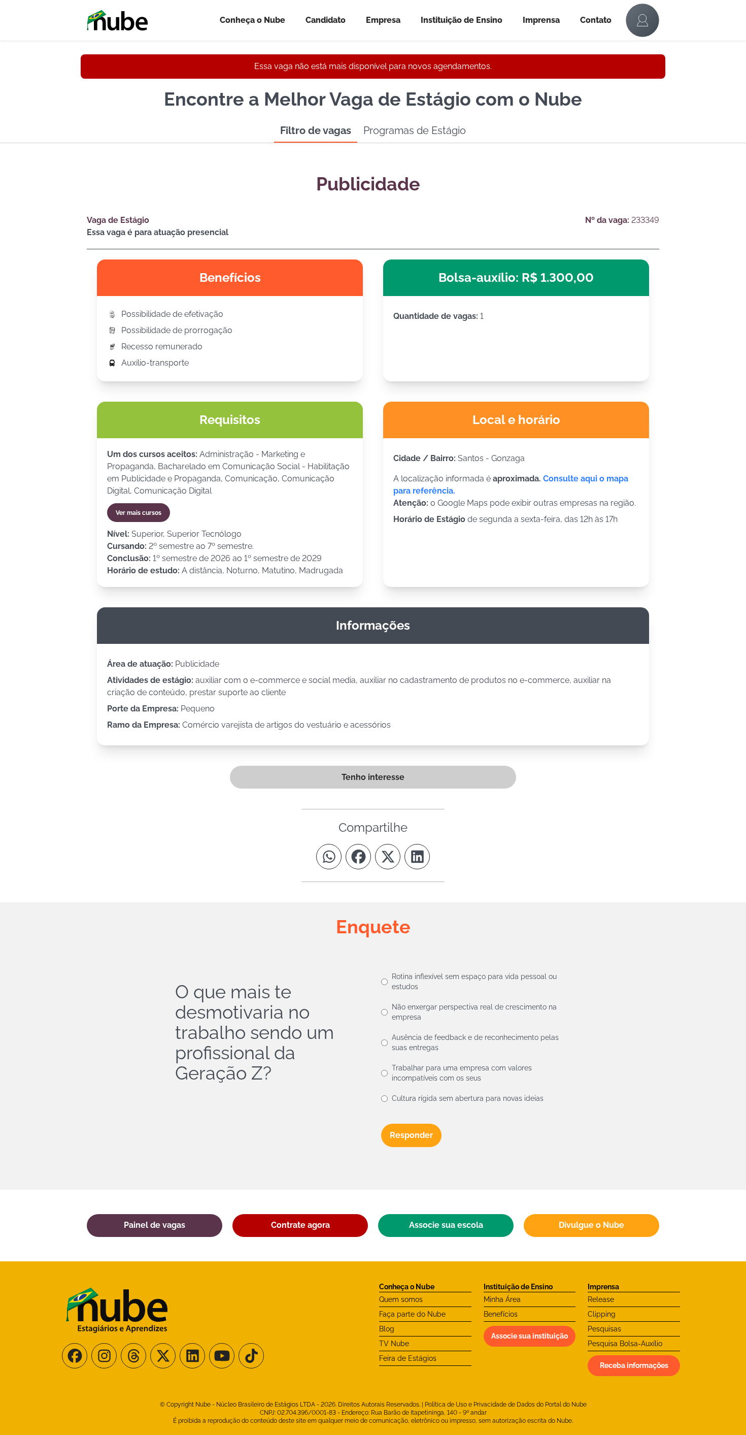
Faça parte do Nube (412, 1314)
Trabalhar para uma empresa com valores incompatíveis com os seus (462, 1073)
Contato (596, 20)
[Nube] (148, 20)
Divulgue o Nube (591, 1225)
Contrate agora (300, 1225)
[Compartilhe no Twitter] (387, 856)
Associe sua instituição (529, 1336)
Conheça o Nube (252, 20)
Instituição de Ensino (461, 20)
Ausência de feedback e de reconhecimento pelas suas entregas (475, 1042)
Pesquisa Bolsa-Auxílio (625, 1344)
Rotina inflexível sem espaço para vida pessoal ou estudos (474, 981)
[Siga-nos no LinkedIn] (192, 1355)
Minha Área (502, 1299)
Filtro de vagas (315, 130)
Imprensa (541, 20)
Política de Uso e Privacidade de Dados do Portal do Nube (506, 1404)
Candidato (326, 20)
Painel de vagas (154, 1225)
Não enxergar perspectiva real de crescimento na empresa (474, 1012)
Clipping (602, 1314)
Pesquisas (604, 1329)
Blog (386, 1329)
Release (601, 1299)
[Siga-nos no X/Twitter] (163, 1355)
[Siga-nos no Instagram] (104, 1355)
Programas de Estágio (414, 130)
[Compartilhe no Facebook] (358, 856)
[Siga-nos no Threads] (133, 1355)
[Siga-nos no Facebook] (74, 1355)
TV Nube (394, 1344)
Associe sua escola (446, 1225)
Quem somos (401, 1299)
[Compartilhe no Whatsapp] (329, 856)
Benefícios (501, 1314)
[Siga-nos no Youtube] (221, 1355)
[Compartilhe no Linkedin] (417, 856)
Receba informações (634, 1365)
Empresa (383, 20)
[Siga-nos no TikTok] (251, 1355)
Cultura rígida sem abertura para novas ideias (468, 1098)
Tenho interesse (373, 777)
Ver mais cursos (138, 512)
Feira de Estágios (407, 1358)
